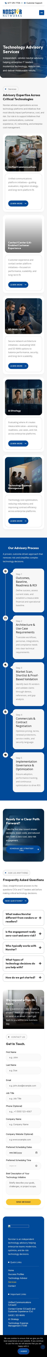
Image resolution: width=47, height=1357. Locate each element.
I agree (23, 1351)
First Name (11, 1052)
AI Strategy (13, 1319)
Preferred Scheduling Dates (19, 1147)
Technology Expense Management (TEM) (18, 1324)
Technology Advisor (17, 1278)
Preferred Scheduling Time (18, 1160)
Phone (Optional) (14, 1106)
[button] (41, 12)
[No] (43, 1347)
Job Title (10, 1093)
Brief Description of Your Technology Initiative (17, 1175)
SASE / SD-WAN (16, 1315)
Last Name (11, 1065)
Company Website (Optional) (19, 1134)
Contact (12, 1286)
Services (12, 1282)
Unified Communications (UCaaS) (19, 1303)
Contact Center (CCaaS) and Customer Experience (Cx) (21, 1310)
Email (8, 1080)
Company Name (13, 1119)
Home (11, 1270)
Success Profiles (16, 1274)
